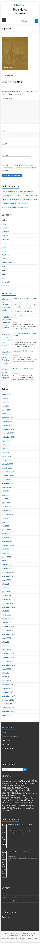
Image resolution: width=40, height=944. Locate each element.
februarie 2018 (7, 684)
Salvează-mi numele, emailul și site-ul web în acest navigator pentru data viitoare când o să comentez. (19, 167)
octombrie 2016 (8, 708)
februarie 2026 (7, 417)
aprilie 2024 (6, 503)
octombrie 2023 (8, 514)
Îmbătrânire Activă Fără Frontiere (15, 203)
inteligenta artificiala (10, 798)
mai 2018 (5, 677)
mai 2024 (5, 499)
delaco (29, 790)
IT (6, 800)
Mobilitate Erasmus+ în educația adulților (17, 192)
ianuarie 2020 (7, 622)
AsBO (4, 732)
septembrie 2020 (8, 607)
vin (11, 810)
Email (4, 144)
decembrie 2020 (8, 599)
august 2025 (6, 441)
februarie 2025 (7, 464)
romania (22, 805)
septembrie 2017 (8, 696)
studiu (29, 805)
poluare (11, 803)
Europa (35, 793)
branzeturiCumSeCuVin (14, 787)
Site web (5, 155)
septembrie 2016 (8, 711)
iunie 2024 (5, 495)
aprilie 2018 (6, 680)
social (4, 270)
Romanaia (13, 805)
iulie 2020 (5, 611)
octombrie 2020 (8, 603)
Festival (19, 796)
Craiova (7, 790)
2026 (3, 781)
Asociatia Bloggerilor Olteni (13, 783)
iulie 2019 (5, 642)
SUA (33, 805)
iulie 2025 (5, 445)
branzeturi (21, 785)
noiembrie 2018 (8, 657)
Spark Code (6, 744)
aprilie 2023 (6, 530)
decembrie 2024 (8, 472)
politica (4, 251)
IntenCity (23, 798)
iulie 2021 (5, 584)
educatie (5, 235)
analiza (4, 220)
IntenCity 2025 (31, 798)
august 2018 (6, 669)
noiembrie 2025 (8, 429)
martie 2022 (6, 561)
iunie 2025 (5, 448)
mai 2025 (5, 452)
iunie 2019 (5, 646)
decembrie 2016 (8, 700)
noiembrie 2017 (8, 692)
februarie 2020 (7, 619)
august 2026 (6, 394)
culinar (4, 224)
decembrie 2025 (8, 425)
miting (4, 243)
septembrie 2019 (8, 634)
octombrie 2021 (8, 572)
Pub (3, 266)
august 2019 (6, 638)
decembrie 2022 (8, 545)
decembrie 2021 (8, 568)
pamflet (5, 247)
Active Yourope (9, 781)
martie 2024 (6, 506)
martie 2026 (6, 414)
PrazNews (6, 255)
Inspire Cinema (31, 796)
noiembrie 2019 (8, 626)
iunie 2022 (5, 553)
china (29, 788)
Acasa (4, 938)
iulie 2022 (5, 549)
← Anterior (8, 75)
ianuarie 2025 (7, 468)
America (25, 781)
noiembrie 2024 (8, 475)
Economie (14, 938)
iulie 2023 (5, 518)
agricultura (17, 781)
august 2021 (6, 580)
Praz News (20, 9)
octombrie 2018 (8, 661)
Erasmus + (28, 793)
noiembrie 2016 (8, 704)
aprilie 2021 (6, 592)
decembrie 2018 (8, 653)
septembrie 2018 (8, 665)
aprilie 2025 (6, 456)
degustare (5, 228)
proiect (4, 259)
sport (4, 274)
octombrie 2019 (8, 630)
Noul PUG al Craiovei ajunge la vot (15, 207)
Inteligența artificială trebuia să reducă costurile (20, 195)
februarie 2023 (7, 537)
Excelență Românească (10, 736)
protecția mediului (8, 262)
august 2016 (6, 715)
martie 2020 (6, 615)
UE (27, 808)
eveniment (5, 239)
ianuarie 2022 (7, 564)
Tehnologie (22, 938)
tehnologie (6, 282)
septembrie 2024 (8, 483)
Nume (4, 131)
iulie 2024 (5, 491)
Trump (23, 808)
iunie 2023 (5, 522)
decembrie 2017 (8, 688)
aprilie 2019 (6, 650)
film (23, 795)
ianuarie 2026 (7, 421)
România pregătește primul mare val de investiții (20, 199)
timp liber (5, 286)
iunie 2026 (5, 402)
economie (5, 232)
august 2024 (6, 487)
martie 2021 (6, 595)
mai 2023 (5, 526)
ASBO (4, 783)
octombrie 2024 (8, 479)
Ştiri (8, 938)
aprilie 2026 (6, 410)
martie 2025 (6, 460)
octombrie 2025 (8, 433)
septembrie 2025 (8, 437)
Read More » (27, 311)
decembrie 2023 (8, 510)
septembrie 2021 (8, 576)
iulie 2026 (5, 398)
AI (21, 780)
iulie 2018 (5, 673)
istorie (3, 800)
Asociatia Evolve (13, 785)
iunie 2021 (5, 588)
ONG (8, 800)
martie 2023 (6, 533)
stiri (3, 278)
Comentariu (7, 99)
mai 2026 (5, 406)
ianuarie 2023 (7, 541)
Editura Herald (6, 740)
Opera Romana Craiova (21, 800)
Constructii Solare (8, 748)
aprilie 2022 (6, 557)
